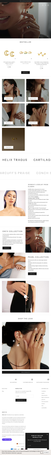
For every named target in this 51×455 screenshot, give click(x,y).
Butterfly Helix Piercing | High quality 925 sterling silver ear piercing (42, 63)
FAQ (42, 405)
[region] (25, 20)
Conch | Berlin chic (25, 62)
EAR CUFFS (33, 122)
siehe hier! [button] (19, 453)
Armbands (30, 198)
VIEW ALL (25, 72)
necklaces (36, 196)
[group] (25, 20)
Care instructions (45, 401)
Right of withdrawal (45, 397)
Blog (3, 391)
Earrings (37, 198)
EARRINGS (8, 98)
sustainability (44, 407)
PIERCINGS (8, 147)
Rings (34, 198)
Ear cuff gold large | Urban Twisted (9, 63)
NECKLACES (33, 98)
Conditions (44, 391)
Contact (43, 403)
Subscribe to (21, 400)
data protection (44, 395)
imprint (43, 393)
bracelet (8, 122)
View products (25, 372)
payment (43, 399)
